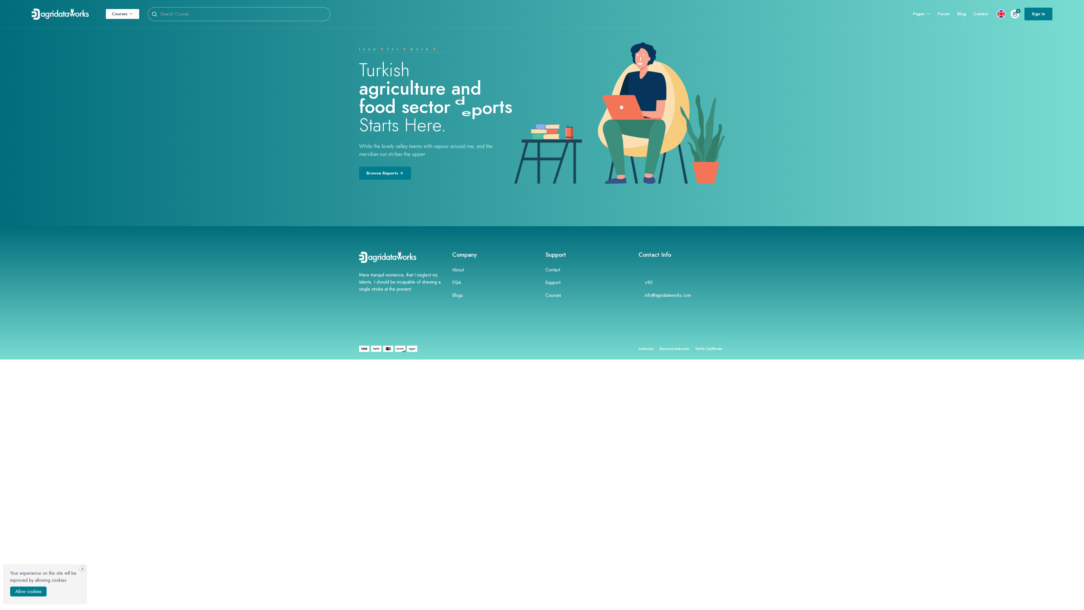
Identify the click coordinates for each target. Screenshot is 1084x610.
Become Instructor (675, 348)
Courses (119, 14)
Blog (961, 14)
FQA (456, 282)
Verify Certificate (708, 348)
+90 (649, 282)
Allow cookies (28, 591)
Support (552, 282)
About (458, 270)
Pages (919, 14)
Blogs (457, 295)
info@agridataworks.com (668, 295)
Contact (980, 14)
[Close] (82, 569)
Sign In (1038, 14)
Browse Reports (382, 173)
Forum (944, 14)
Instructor (646, 348)
